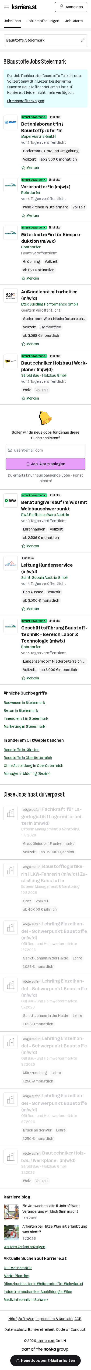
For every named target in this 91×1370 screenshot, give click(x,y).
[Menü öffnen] (6, 7)
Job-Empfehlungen (42, 21)
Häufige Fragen (21, 1319)
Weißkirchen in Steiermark (45, 207)
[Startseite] (25, 7)
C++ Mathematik (18, 1268)
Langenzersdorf (37, 661)
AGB (77, 1319)
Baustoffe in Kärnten (21, 750)
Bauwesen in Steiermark (24, 702)
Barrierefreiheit (41, 1329)
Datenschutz (15, 1329)
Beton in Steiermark (21, 710)
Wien (48, 318)
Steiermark (53, 61)
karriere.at (55, 1258)
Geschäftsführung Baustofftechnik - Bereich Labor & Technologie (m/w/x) (54, 634)
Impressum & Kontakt (54, 1319)
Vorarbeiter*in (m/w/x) (45, 187)
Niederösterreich (68, 318)
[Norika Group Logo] (45, 1350)
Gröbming (31, 261)
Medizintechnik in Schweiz (26, 1299)
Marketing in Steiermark (24, 726)
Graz (27, 843)
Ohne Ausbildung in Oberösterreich (33, 765)
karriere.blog (17, 1197)
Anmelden (74, 7)
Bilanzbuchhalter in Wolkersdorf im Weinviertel (43, 1284)
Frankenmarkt (62, 843)
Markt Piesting (16, 1276)
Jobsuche (12, 21)
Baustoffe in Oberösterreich (28, 757)
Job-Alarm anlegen (48, 464)
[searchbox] (45, 40)
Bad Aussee (33, 592)
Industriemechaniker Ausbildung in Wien (38, 1291)
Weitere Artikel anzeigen (24, 1247)
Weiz (27, 390)
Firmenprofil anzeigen (25, 101)
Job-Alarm (74, 21)
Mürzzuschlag (35, 1073)
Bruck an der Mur (37, 1130)
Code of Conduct (71, 1329)
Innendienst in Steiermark (26, 718)
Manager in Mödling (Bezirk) (27, 773)
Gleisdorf (41, 843)
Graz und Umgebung (61, 151)
